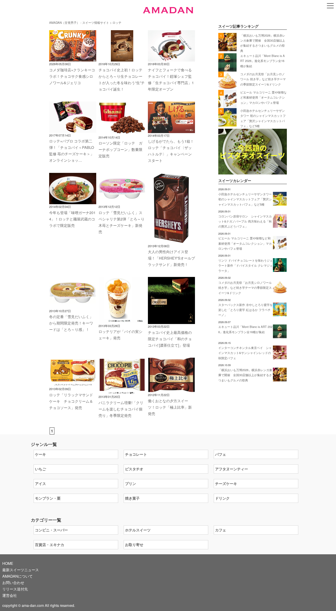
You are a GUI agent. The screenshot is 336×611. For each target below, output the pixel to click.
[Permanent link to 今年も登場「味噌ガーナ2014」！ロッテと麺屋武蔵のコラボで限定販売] (72, 201)
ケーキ (40, 454)
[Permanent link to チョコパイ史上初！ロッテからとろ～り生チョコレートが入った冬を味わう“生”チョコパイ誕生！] (122, 58)
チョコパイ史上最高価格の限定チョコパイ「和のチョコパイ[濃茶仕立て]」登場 (170, 339)
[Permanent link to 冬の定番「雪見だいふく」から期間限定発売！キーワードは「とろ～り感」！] (72, 305)
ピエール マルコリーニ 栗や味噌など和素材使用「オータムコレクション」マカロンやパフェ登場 (263, 97)
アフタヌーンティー (231, 469)
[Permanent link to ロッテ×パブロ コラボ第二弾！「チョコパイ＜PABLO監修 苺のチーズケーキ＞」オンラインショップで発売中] (72, 129)
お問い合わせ (13, 582)
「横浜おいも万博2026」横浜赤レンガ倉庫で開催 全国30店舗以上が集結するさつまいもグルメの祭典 (245, 375)
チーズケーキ (226, 483)
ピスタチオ (134, 469)
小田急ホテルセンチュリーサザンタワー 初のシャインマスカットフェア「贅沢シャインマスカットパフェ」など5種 (245, 199)
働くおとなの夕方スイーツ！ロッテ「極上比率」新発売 (170, 407)
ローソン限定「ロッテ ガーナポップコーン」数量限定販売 (120, 149)
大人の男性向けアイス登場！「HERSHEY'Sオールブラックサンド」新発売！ (171, 258)
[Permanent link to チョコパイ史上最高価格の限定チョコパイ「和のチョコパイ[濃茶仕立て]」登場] (171, 320)
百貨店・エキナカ (49, 544)
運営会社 (9, 595)
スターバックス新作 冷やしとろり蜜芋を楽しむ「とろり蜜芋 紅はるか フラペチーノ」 (245, 310)
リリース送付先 (15, 589)
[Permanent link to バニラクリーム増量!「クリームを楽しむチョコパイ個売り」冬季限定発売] (122, 391)
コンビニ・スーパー (51, 530)
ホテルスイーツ (138, 530)
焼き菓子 (132, 498)
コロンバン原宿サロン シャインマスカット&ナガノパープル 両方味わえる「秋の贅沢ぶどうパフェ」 (245, 221)
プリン (130, 483)
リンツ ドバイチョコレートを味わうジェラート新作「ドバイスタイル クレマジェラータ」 (245, 265)
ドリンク (222, 498)
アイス (40, 483)
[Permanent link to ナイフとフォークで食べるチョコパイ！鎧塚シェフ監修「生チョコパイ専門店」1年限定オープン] (171, 58)
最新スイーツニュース (20, 569)
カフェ (220, 530)
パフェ (220, 454)
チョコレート (136, 454)
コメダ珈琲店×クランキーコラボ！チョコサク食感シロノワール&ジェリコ (72, 76)
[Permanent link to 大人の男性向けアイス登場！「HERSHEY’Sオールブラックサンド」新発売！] (171, 240)
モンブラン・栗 (48, 498)
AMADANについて (17, 576)
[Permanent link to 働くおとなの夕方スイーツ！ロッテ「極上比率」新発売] (171, 389)
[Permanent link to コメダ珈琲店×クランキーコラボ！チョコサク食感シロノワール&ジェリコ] (72, 58)
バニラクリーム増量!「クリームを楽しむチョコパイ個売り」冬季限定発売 (121, 409)
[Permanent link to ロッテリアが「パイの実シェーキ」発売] (122, 320)
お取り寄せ (134, 544)
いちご (40, 469)
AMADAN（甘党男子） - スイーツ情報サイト (79, 22)
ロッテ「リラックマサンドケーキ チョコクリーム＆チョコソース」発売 (71, 401)
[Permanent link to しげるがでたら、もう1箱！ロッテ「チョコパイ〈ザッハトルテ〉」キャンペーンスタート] (171, 129)
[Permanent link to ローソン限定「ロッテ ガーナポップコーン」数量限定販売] (122, 131)
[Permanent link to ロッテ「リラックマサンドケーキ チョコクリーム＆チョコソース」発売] (72, 383)
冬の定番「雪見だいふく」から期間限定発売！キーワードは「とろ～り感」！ (71, 323)
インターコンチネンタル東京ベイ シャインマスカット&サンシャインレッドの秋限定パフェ (245, 353)
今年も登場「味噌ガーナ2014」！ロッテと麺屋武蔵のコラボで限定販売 (72, 219)
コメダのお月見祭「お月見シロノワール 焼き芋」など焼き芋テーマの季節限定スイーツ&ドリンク (263, 79)
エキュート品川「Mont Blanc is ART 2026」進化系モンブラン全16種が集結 (262, 61)
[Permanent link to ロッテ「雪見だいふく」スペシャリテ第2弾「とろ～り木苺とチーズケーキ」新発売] (122, 201)
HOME (7, 563)
